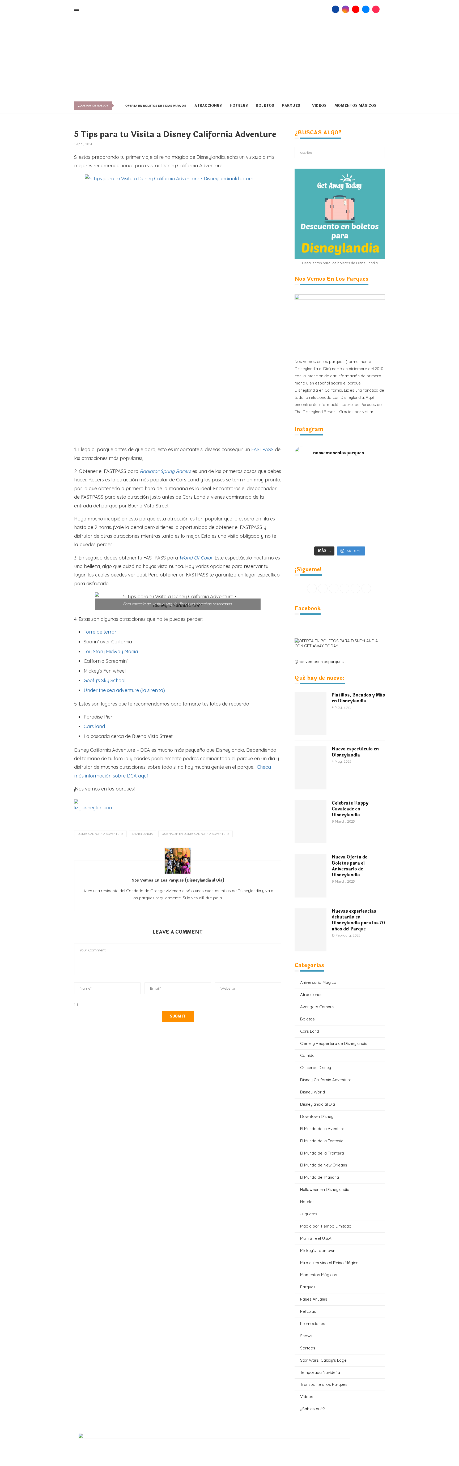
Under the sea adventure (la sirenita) (124, 690)
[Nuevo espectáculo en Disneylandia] (310, 767)
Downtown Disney (316, 1116)
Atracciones (208, 105)
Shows (306, 1335)
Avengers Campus (317, 1006)
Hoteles (239, 105)
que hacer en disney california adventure (195, 834)
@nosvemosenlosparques (319, 661)
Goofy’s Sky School (104, 680)
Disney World (312, 1092)
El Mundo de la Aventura (322, 1128)
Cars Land (309, 1031)
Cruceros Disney (315, 1067)
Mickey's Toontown (317, 1250)
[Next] (121, 105)
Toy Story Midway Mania (111, 651)
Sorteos (307, 1347)
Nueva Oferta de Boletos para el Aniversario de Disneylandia (349, 866)
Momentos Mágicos (355, 105)
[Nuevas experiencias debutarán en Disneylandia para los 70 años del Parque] (310, 929)
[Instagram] (345, 9)
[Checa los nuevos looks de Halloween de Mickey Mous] (317, 529)
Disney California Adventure (100, 834)
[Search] (326, 9)
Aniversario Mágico (318, 982)
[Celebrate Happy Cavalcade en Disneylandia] (310, 821)
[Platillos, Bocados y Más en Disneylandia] (310, 713)
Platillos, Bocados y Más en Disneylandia (358, 698)
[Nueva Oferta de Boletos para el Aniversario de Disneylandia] (310, 875)
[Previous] (117, 105)
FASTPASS (262, 449)
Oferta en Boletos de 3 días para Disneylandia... (165, 105)
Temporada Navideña (320, 1372)
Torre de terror (100, 632)
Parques (291, 105)
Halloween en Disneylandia (324, 1189)
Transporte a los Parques (323, 1384)
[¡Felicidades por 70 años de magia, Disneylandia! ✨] (362, 478)
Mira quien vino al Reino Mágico (329, 1262)
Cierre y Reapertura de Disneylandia (333, 1043)
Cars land (94, 726)
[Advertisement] (229, 58)
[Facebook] (335, 9)
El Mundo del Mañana (319, 1177)
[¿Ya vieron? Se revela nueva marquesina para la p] (362, 504)
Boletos (265, 105)
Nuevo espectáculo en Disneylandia (355, 752)
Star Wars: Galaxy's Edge (323, 1360)
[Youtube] (355, 9)
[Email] (365, 9)
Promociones (312, 1323)
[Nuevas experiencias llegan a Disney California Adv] (362, 529)
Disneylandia (142, 834)
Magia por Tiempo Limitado (325, 1226)
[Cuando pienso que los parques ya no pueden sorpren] (317, 504)
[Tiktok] (376, 9)
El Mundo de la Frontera (322, 1153)
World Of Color (195, 558)
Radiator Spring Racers (165, 471)
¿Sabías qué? (312, 1408)
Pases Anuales (313, 1299)
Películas (308, 1311)
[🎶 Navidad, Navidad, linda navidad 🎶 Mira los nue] (317, 478)
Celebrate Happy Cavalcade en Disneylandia (350, 809)
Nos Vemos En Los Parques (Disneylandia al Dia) (177, 880)
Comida (307, 1055)
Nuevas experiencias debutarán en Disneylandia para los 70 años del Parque (358, 920)
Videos (319, 105)
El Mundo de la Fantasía (321, 1140)
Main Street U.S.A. (316, 1238)
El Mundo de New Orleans (323, 1165)
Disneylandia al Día (317, 1104)
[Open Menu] (76, 9)
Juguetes (308, 1213)
